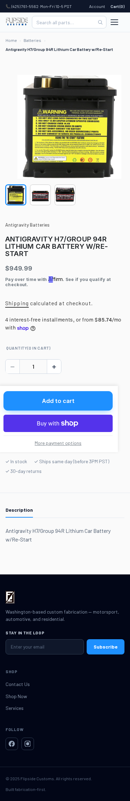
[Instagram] (27, 744)
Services (15, 708)
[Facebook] (12, 744)
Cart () (117, 6)
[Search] (100, 22)
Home (11, 40)
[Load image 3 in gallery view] (65, 194)
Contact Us (18, 684)
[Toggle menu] (117, 22)
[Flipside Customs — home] (17, 22)
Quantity (28, 347)
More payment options (58, 443)
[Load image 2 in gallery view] (40, 194)
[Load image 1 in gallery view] (15, 194)
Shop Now (16, 696)
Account (97, 6)
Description (19, 510)
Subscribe (106, 647)
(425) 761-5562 (24, 6)
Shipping (17, 303)
